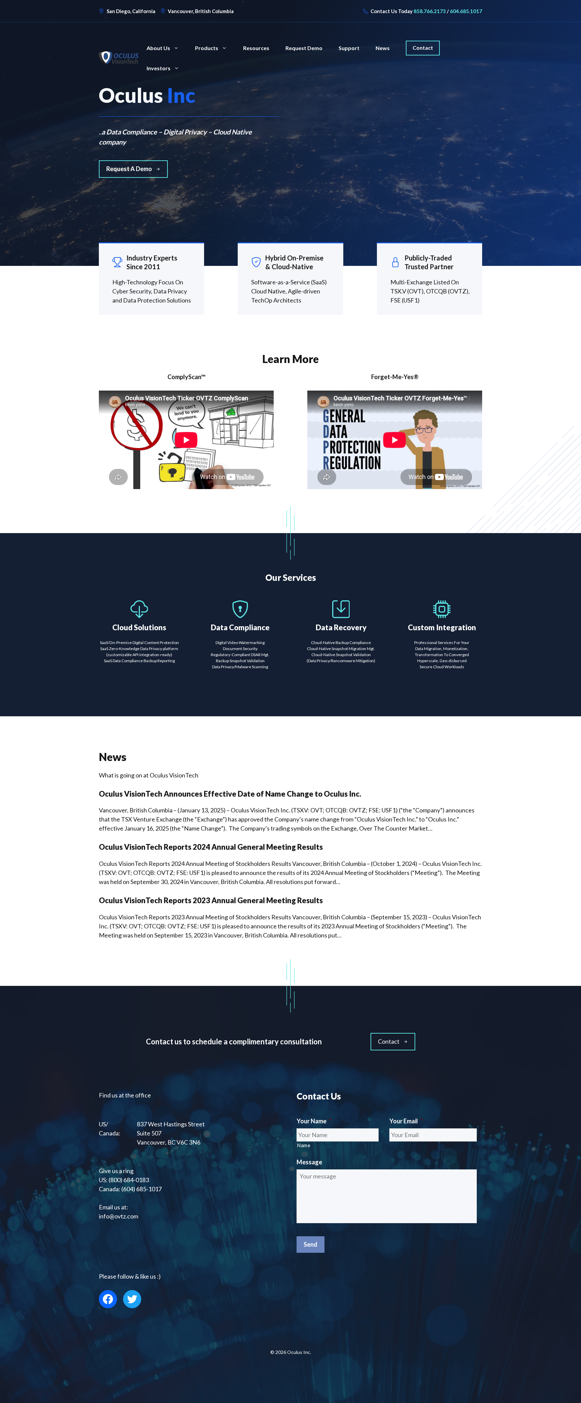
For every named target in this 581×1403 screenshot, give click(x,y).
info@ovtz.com (118, 1216)
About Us (158, 48)
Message (309, 1162)
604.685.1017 (466, 11)
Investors (158, 68)
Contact (423, 47)
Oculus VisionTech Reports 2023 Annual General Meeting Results (211, 900)
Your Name (314, 1121)
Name (304, 1145)
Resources (256, 48)
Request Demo (303, 48)
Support (349, 48)
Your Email (406, 1121)
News (383, 48)
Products (206, 48)
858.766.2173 (430, 11)
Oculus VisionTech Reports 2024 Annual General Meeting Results (211, 846)
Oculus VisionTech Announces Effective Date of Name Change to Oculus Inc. (230, 793)
